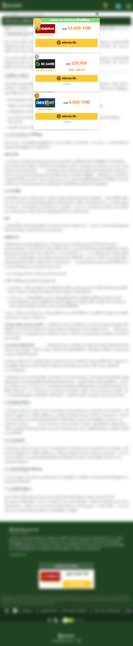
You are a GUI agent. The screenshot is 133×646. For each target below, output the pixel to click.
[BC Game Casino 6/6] (45, 62)
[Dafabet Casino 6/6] (45, 27)
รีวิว (68, 84)
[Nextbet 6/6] (45, 101)
